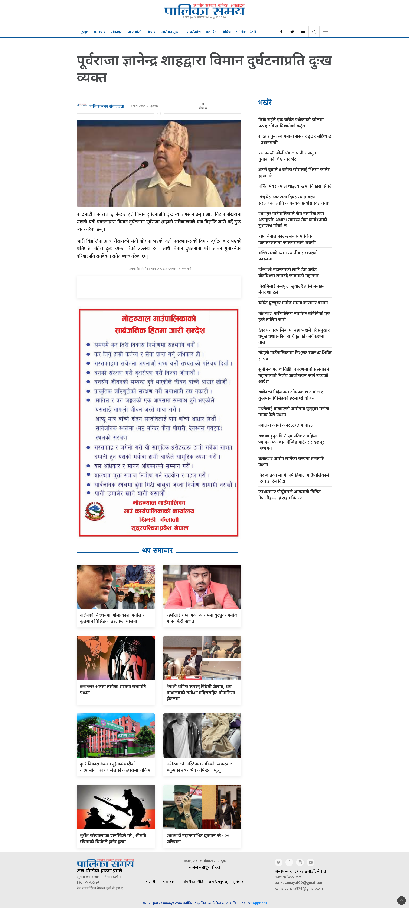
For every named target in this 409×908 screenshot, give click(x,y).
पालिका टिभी (246, 31)
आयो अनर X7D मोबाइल (286, 425)
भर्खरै (265, 102)
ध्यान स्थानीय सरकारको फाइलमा (288, 256)
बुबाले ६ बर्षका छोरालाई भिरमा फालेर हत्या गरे (294, 173)
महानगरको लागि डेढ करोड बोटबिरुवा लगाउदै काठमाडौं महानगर (288, 272)
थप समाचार (157, 550)
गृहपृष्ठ (83, 31)
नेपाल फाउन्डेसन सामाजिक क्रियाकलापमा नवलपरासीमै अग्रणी (287, 239)
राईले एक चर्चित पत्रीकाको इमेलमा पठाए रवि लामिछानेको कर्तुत (291, 123)
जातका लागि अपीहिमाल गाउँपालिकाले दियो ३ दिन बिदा (293, 478)
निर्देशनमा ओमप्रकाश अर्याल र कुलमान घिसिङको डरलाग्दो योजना (290, 395)
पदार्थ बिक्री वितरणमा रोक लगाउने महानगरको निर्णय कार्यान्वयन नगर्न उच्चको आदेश (293, 375)
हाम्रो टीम (151, 881)
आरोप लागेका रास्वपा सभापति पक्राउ (291, 461)
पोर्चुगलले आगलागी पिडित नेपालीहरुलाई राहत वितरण (289, 495)
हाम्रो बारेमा (170, 881)
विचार (151, 31)
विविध (226, 31)
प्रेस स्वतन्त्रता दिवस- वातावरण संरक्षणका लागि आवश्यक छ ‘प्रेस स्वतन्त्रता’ (293, 200)
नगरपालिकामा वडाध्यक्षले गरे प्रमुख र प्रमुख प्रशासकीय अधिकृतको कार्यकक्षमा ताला (294, 336)
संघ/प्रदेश (194, 31)
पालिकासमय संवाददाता (106, 106)
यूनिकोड (238, 881)
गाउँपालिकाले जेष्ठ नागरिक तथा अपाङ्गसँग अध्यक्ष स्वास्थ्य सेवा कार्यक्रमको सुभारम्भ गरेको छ (292, 219)
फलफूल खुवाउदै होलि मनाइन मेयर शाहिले (291, 289)
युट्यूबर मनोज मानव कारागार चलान (293, 303)
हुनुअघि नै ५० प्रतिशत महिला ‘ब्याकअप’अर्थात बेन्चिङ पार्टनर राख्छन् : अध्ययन (291, 442)
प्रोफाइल (116, 31)
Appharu (260, 903)
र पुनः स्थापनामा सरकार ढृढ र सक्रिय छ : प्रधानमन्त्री (295, 139)
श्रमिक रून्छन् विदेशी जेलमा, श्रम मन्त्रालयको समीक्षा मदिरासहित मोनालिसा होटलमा (201, 692)
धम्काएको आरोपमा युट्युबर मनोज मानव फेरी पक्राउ (293, 412)
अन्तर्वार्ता (134, 31)
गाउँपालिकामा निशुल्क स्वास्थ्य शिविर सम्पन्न (295, 356)
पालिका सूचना (171, 31)
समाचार (99, 31)
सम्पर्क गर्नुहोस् (218, 881)
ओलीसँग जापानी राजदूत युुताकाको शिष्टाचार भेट (287, 156)
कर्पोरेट (211, 31)
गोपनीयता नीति (193, 881)
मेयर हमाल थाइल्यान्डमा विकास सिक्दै (294, 186)
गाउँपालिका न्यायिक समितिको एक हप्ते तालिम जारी (294, 316)
